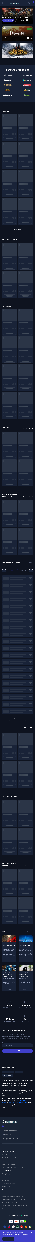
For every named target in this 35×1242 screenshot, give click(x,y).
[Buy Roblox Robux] (7, 95)
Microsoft (4, 1102)
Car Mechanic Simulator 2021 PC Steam (13, 1199)
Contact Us (7, 1134)
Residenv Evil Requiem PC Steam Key (12, 1196)
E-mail (4, 1042)
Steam (17, 1100)
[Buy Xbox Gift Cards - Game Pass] (27, 95)
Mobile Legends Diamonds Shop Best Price (14, 1205)
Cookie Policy (6, 1180)
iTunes (21, 1102)
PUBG (25, 1102)
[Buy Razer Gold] (27, 90)
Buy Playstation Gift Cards (9, 1202)
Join (16, 1051)
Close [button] (8, 1239)
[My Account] (29, 3)
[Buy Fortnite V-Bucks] (7, 80)
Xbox (9, 1102)
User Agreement (6, 1177)
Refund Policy (6, 1186)
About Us (4, 1154)
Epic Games (23, 1100)
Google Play (15, 1102)
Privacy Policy (6, 1174)
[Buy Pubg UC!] (7, 90)
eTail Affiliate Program (8, 1164)
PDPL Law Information (8, 1183)
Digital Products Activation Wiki (11, 1161)
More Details (21, 20)
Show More (17, 229)
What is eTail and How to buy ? (11, 1157)
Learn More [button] (24, 1234)
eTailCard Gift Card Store (9, 1193)
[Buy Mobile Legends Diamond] (7, 85)
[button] (4, 570)
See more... (5, 1208)
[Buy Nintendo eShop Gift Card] (27, 85)
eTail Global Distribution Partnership (12, 1167)
